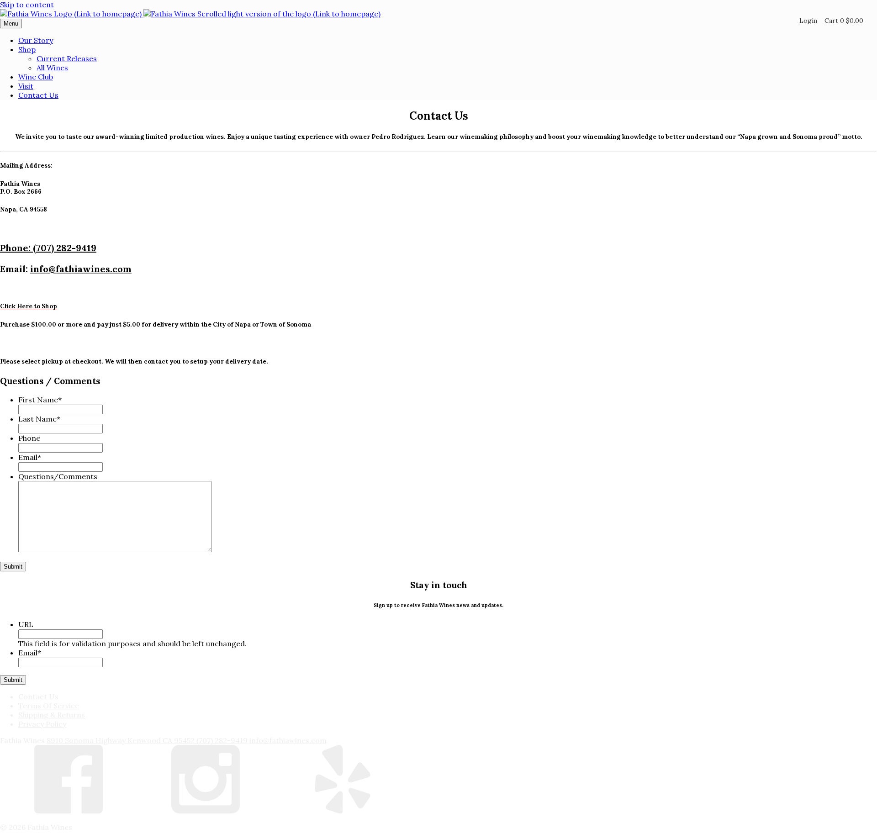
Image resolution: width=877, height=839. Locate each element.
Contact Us (38, 95)
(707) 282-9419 (222, 740)
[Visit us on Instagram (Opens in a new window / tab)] (205, 810)
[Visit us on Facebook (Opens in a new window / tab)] (68, 810)
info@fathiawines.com (288, 740)
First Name (40, 399)
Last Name (39, 418)
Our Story (35, 40)
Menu (11, 23)
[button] (843, 20)
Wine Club (35, 76)
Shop (27, 49)
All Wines (52, 67)
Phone (29, 438)
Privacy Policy (42, 723)
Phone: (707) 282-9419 (48, 247)
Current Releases (67, 58)
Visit (25, 85)
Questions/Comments (57, 476)
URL (25, 624)
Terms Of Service (48, 705)
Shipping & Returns (51, 714)
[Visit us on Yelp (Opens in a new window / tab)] (342, 810)
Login (808, 20)
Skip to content (27, 4)
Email (29, 457)
